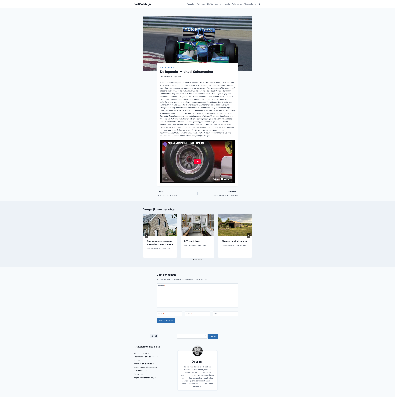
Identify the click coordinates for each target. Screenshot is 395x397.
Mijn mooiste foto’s (141, 353)
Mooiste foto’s (250, 4)
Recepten (191, 4)
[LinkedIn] (156, 336)
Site (215, 314)
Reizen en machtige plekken (145, 367)
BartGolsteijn (167, 76)
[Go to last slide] (146, 235)
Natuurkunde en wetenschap (146, 357)
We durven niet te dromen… (168, 193)
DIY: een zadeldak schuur (234, 241)
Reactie (161, 286)
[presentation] (160, 225)
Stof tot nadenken (214, 4)
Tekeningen (138, 374)
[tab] (193, 259)
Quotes (137, 360)
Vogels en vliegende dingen (145, 378)
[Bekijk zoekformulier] (259, 4)
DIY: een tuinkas (192, 241)
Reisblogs (201, 4)
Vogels (227, 4)
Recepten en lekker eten (144, 364)
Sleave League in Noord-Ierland (225, 193)
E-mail (189, 314)
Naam (161, 314)
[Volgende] (248, 235)
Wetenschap (237, 4)
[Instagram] (152, 336)
